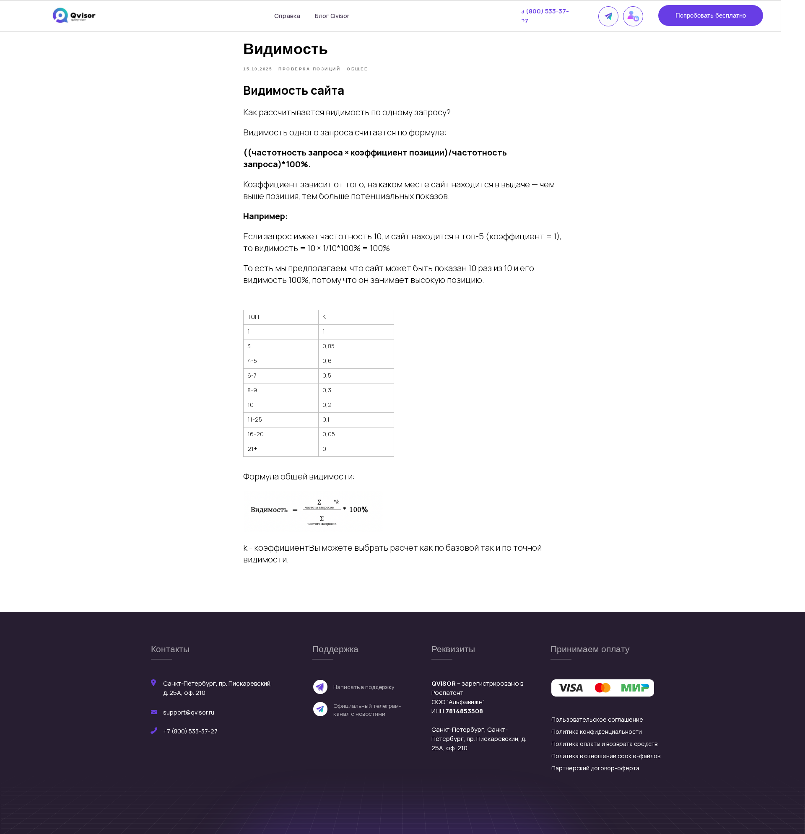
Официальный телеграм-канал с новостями (367, 709)
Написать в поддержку (364, 687)
